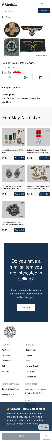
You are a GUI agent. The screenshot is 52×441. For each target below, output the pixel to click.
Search (44, 11)
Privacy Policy (8, 394)
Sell (3, 366)
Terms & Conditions (10, 389)
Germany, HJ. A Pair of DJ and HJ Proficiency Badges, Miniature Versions (13, 188)
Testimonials (31, 350)
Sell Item (26, 308)
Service (29, 355)
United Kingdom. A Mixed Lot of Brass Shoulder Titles (38, 187)
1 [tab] (13, 58)
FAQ (28, 361)
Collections (6, 361)
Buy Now (6, 355)
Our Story (30, 371)
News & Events (32, 366)
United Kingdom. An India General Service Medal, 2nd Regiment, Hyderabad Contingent (37, 152)
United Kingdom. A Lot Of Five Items (13, 151)
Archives (5, 371)
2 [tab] (38, 58)
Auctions (5, 350)
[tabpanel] (25, 39)
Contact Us (31, 377)
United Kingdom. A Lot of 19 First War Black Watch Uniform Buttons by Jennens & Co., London (13, 224)
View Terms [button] (32, 424)
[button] (48, 4)
